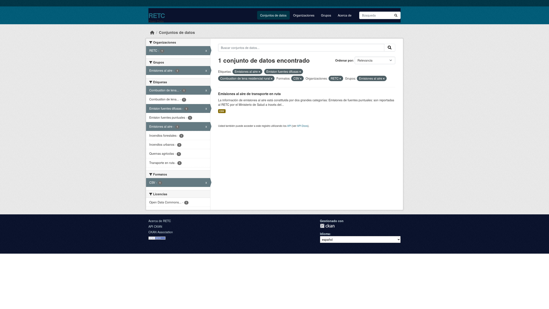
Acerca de (344, 15)
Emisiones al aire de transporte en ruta (249, 93)
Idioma (325, 234)
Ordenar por (344, 60)
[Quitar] (259, 71)
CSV (221, 111)
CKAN (327, 226)
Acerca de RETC (159, 221)
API (289, 125)
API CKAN (155, 226)
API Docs (302, 125)
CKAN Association (160, 232)
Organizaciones (303, 15)
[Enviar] (396, 15)
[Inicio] (152, 32)
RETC (156, 15)
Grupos (326, 15)
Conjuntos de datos (273, 15)
